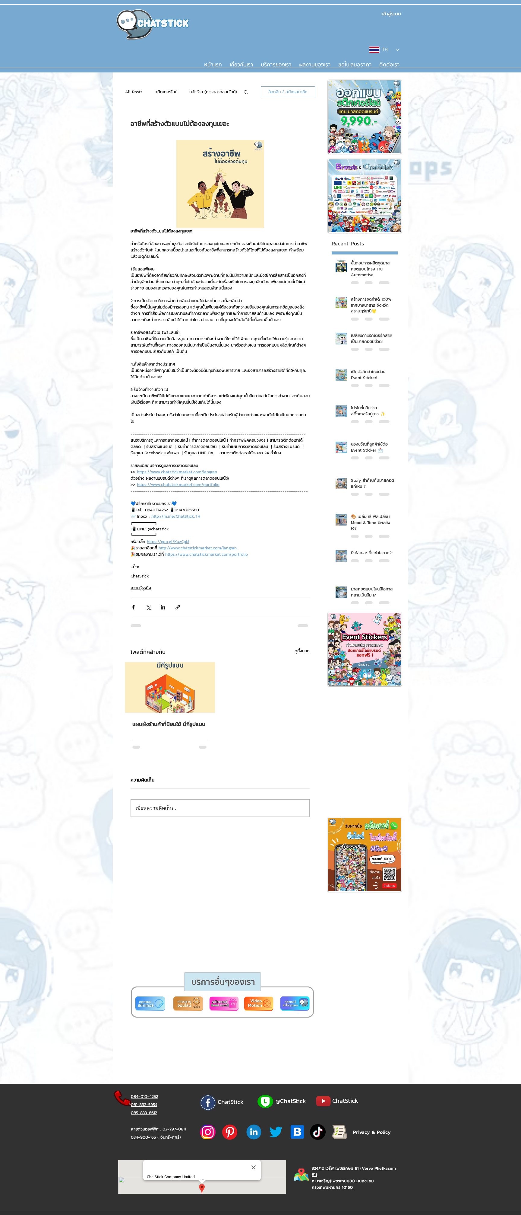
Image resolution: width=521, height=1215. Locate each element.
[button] (237, 679)
